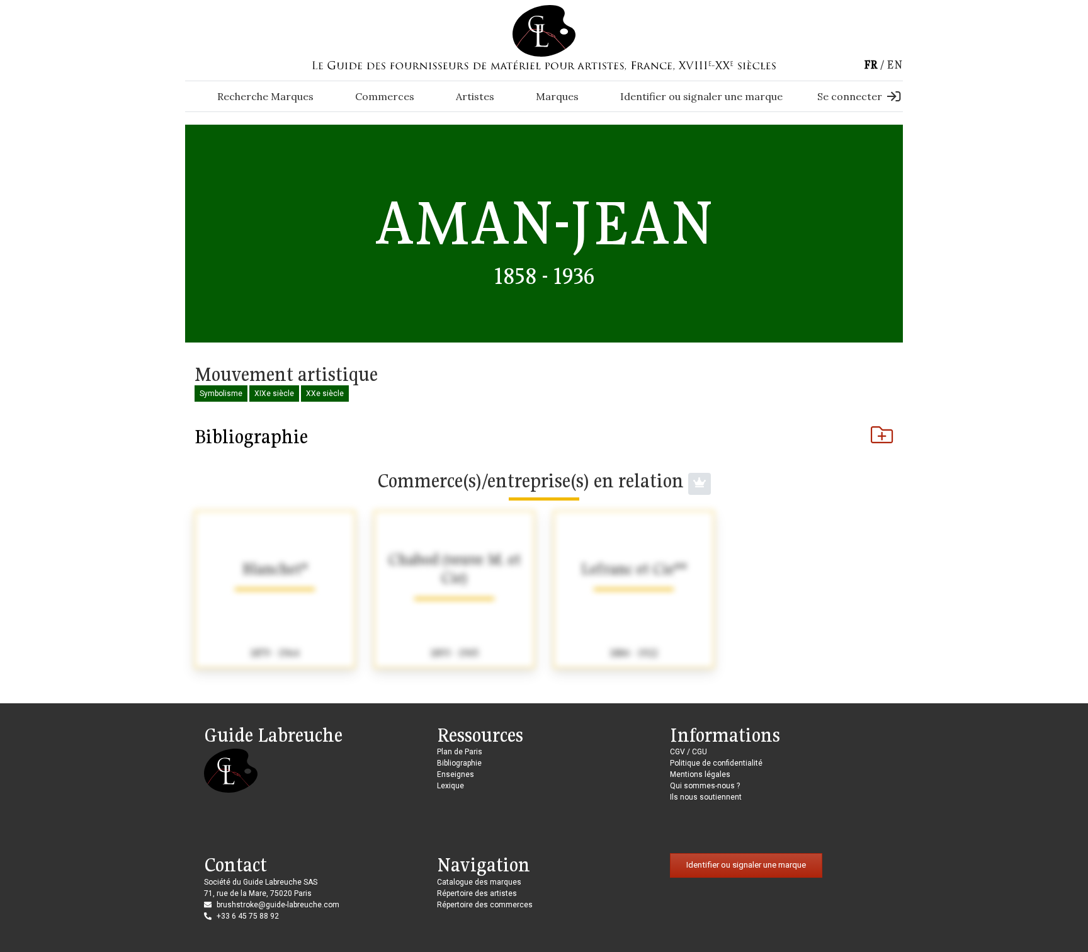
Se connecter (849, 96)
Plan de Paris (459, 751)
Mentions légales (700, 774)
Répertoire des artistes (477, 893)
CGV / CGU (688, 751)
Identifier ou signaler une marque (701, 96)
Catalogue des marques (479, 882)
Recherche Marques (265, 96)
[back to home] (544, 30)
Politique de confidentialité (716, 763)
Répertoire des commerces (485, 904)
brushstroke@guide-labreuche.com (278, 904)
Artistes (475, 96)
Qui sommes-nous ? (705, 785)
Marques (557, 96)
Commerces (384, 96)
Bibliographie (251, 436)
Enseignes (455, 774)
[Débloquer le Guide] (699, 484)
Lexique (450, 785)
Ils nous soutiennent (706, 797)
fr (871, 64)
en (895, 64)
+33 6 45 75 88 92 (248, 916)
